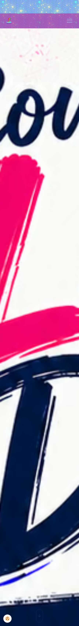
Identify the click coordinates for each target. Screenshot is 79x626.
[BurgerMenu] (69, 21)
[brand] (10, 21)
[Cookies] (7, 618)
